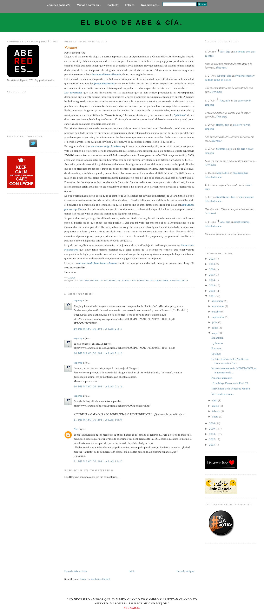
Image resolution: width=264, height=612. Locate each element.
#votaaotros (179, 280)
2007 (212, 439)
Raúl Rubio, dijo (225, 197)
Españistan (217, 337)
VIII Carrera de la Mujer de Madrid (230, 388)
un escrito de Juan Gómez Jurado (97, 263)
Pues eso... (217, 348)
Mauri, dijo (222, 173)
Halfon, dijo (222, 124)
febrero (216, 411)
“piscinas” (180, 115)
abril (215, 400)
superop (78, 300)
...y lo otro (217, 343)
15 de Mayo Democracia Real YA (229, 383)
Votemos (70, 47)
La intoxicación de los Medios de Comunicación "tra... (230, 361)
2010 (212, 423)
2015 (212, 274)
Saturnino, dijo (224, 148)
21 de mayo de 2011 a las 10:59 (98, 419)
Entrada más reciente (75, 571)
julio (215, 322)
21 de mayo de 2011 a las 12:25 (98, 461)
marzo (216, 406)
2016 (212, 269)
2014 (212, 280)
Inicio (132, 571)
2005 (212, 444)
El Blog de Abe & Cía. (132, 22)
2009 (212, 428)
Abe (76, 429)
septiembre (218, 317)
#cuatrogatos (110, 280)
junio (215, 327)
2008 (212, 434)
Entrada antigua (185, 571)
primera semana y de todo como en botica (230, 78)
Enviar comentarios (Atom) (95, 579)
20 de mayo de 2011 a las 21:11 (98, 328)
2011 (212, 296)
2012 (212, 291)
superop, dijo (224, 75)
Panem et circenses (221, 378)
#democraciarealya (135, 280)
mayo (215, 333)
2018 (212, 264)
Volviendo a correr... (222, 394)
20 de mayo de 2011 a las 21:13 (98, 353)
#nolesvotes (160, 280)
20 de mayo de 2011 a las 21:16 (98, 386)
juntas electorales (104, 83)
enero (215, 416)
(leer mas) (221, 67)
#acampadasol (89, 280)
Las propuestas (73, 92)
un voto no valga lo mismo (106, 146)
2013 (212, 285)
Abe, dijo (225, 51)
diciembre (218, 301)
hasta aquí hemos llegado (106, 74)
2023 (212, 258)
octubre (216, 311)
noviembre (218, 306)
